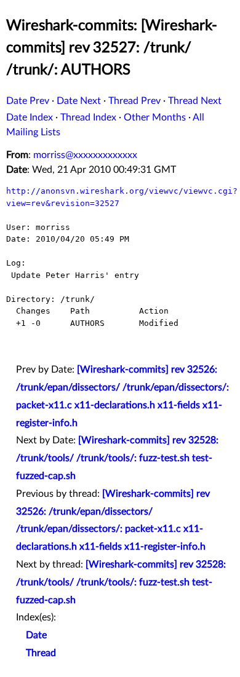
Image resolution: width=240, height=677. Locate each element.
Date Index (29, 117)
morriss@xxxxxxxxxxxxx (85, 155)
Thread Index (88, 117)
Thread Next (195, 101)
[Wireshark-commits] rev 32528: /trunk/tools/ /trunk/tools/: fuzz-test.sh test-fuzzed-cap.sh (117, 458)
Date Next (79, 101)
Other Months (155, 117)
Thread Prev (134, 101)
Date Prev (27, 101)
